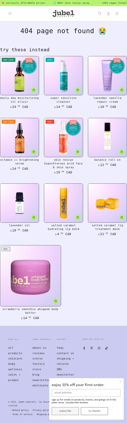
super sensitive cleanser (63, 99)
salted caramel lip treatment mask (107, 227)
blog (35, 374)
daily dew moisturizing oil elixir (19, 99)
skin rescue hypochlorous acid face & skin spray (63, 163)
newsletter (41, 380)
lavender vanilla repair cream (107, 99)
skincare (15, 358)
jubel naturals (27, 402)
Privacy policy (41, 410)
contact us (65, 353)
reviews (38, 353)
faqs (60, 347)
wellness (15, 369)
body (11, 363)
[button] (99, 13)
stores (37, 358)
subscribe (65, 411)
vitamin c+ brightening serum (19, 161)
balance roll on (107, 159)
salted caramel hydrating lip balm (63, 227)
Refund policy (20, 410)
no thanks (94, 411)
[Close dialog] (120, 381)
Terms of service (22, 414)
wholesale (40, 385)
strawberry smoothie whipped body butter (30, 311)
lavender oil (19, 225)
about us (39, 347)
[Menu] (10, 13)
